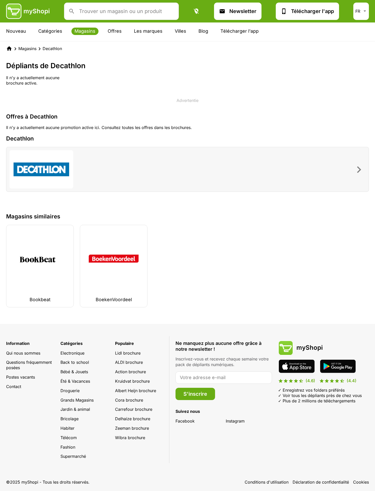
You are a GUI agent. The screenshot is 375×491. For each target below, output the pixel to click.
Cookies (361, 482)
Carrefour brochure (133, 409)
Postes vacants (20, 377)
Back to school (74, 362)
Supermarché (73, 456)
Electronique (72, 353)
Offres (115, 31)
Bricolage (69, 418)
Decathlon (52, 48)
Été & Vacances (75, 381)
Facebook (185, 421)
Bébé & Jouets (74, 371)
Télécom (68, 437)
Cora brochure (129, 400)
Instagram (235, 421)
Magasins (84, 31)
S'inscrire (195, 394)
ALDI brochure (129, 362)
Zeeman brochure (132, 428)
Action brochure (130, 371)
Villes (180, 31)
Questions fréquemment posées (29, 365)
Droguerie (70, 390)
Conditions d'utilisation (267, 482)
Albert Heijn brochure (135, 390)
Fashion (67, 447)
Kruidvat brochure (132, 381)
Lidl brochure (128, 353)
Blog (203, 31)
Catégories (50, 31)
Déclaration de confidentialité (321, 482)
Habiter (67, 428)
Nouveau (16, 31)
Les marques (148, 31)
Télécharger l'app (312, 11)
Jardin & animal (75, 409)
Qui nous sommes (23, 353)
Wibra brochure (130, 437)
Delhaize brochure (132, 418)
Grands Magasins (77, 400)
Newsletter (242, 11)
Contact (13, 386)
